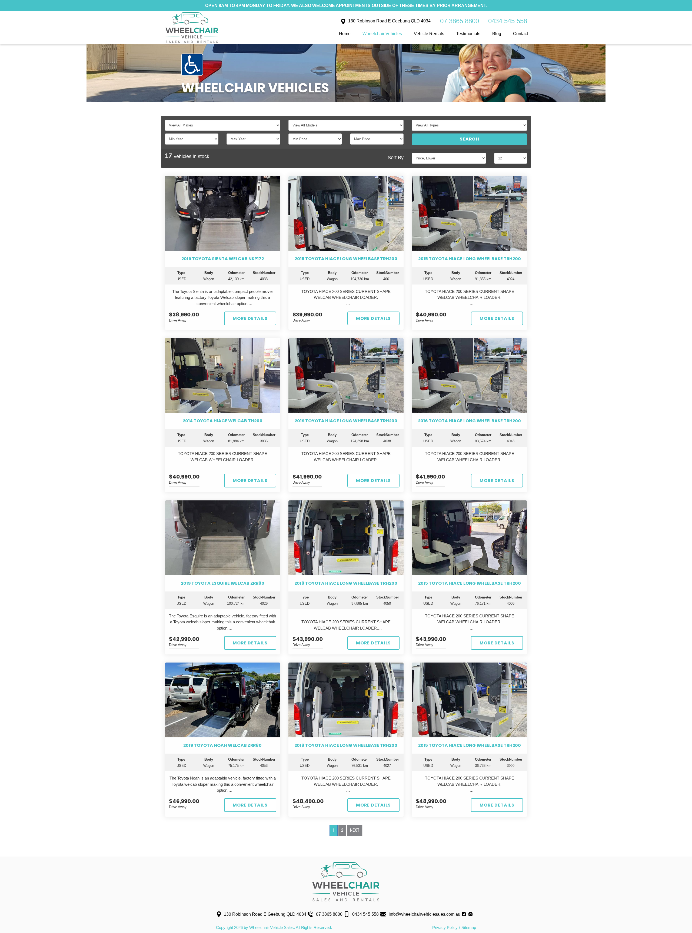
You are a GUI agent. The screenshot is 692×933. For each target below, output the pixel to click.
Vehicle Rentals (429, 33)
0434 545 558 (507, 21)
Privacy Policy (445, 927)
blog (496, 33)
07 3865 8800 (459, 21)
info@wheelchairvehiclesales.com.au (424, 914)
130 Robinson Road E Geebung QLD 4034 (389, 21)
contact (520, 33)
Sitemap (468, 927)
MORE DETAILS (250, 318)
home (345, 33)
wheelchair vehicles (382, 33)
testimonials (468, 33)
